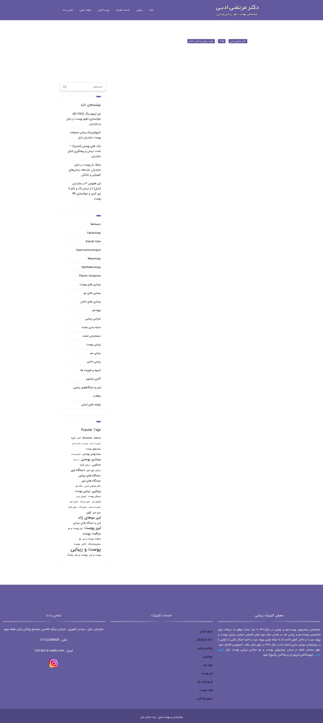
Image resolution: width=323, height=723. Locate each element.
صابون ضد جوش (94, 507)
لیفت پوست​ (206, 690)
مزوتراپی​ (208, 656)
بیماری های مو (92, 293)
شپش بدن (81, 496)
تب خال (76, 459)
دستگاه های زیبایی (89, 475)
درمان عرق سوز (94, 470)
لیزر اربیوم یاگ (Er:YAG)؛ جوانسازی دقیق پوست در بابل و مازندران (83, 119)
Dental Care (93, 241)
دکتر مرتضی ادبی (92, 486)
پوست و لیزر (95, 555)
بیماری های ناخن (90, 301)
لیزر (88, 512)
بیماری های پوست (90, 284)
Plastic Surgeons (90, 276)
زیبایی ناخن (94, 361)
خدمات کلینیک (123, 10)
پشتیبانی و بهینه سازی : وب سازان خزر (161, 717)
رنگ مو (79, 486)
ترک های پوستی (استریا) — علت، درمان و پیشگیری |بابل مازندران (84, 151)
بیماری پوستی (91, 459)
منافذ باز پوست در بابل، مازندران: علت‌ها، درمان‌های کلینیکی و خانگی (85, 170)
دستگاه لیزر (78, 470)
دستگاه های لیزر (91, 480)
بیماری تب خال (95, 443)
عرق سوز (97, 512)
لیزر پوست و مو (75, 528)
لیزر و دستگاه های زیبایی (87, 523)
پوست (77, 544)
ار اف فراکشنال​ (204, 639)
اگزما (73, 438)
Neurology (94, 258)
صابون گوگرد (72, 507)
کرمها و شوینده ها (90, 370)
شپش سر (96, 501)
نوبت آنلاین (103, 10)
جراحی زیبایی (93, 318)
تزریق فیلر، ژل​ (205, 681)
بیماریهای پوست (93, 449)
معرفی (139, 10)
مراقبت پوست (91, 533)
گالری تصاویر (93, 379)
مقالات (97, 396)
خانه (151, 10)
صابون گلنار (83, 507)
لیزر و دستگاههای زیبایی (87, 387)
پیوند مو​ (208, 665)
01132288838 (50, 640)
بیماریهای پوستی (91, 454)
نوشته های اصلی (91, 404)
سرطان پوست (94, 496)
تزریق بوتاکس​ (205, 698)
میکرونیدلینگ (94, 544)
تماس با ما (68, 10)
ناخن (83, 544)
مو (80, 539)
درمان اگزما (85, 465)
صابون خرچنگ (85, 501)
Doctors (87, 438)
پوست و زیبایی (86, 549)
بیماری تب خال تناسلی (80, 443)
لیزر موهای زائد (89, 517)
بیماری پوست (76, 454)
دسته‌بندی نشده (92, 336)
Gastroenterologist (88, 250)
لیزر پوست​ (207, 673)
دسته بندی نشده (91, 327)
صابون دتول (74, 501)
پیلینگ (70, 555)
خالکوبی (96, 465)
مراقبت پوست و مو (92, 539)
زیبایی (96, 491)
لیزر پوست (92, 528)
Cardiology (94, 233)
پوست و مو (81, 555)
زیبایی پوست (93, 344)
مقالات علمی (85, 10)
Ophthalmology (91, 267)
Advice (97, 438)
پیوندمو (96, 310)
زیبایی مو (95, 353)
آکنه (79, 438)
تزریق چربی (206, 631)
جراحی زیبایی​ (205, 648)
